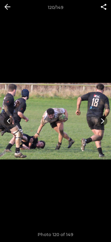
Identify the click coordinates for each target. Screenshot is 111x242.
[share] (103, 7)
